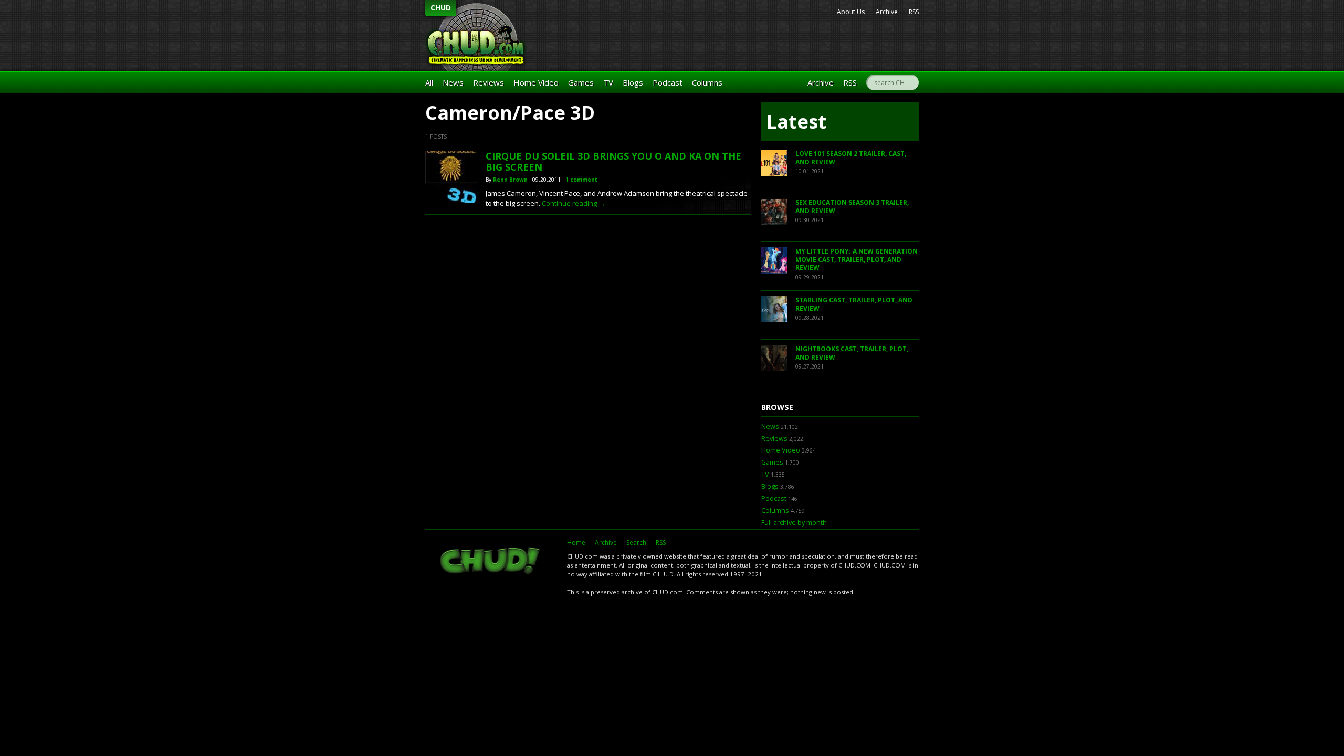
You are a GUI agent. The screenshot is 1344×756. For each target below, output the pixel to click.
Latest (796, 121)
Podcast (667, 82)
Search (636, 542)
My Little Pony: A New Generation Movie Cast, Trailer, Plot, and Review (856, 259)
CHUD (440, 8)
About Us (851, 11)
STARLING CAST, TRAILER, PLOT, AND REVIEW (853, 304)
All (429, 82)
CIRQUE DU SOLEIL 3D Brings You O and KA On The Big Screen (613, 162)
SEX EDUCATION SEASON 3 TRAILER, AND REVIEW (852, 206)
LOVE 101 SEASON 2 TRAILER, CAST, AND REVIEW (850, 157)
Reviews (488, 82)
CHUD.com (490, 561)
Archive (887, 11)
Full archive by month (794, 522)
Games (581, 82)
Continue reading (573, 203)
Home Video (536, 82)
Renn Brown (510, 179)
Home (576, 542)
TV (608, 82)
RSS (914, 11)
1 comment (581, 179)
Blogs (633, 82)
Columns (707, 82)
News (453, 82)
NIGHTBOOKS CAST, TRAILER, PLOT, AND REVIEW (851, 353)
